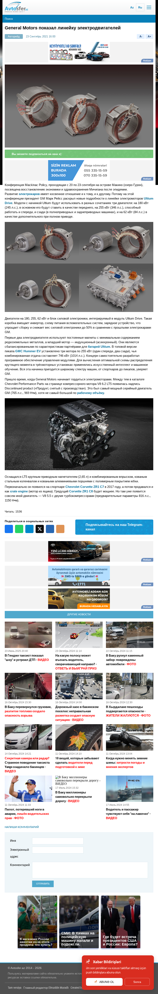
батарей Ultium (99, 346)
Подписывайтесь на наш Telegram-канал (114, 527)
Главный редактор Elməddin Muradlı (46, 987)
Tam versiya (14, 987)
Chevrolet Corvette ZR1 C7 (84, 486)
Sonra (137, 982)
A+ (149, 36)
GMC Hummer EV (28, 351)
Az (132, 7)
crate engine (19, 491)
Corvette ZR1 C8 (81, 491)
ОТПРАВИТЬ (43, 883)
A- (140, 36)
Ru (140, 7)
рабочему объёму (90, 393)
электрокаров (29, 194)
